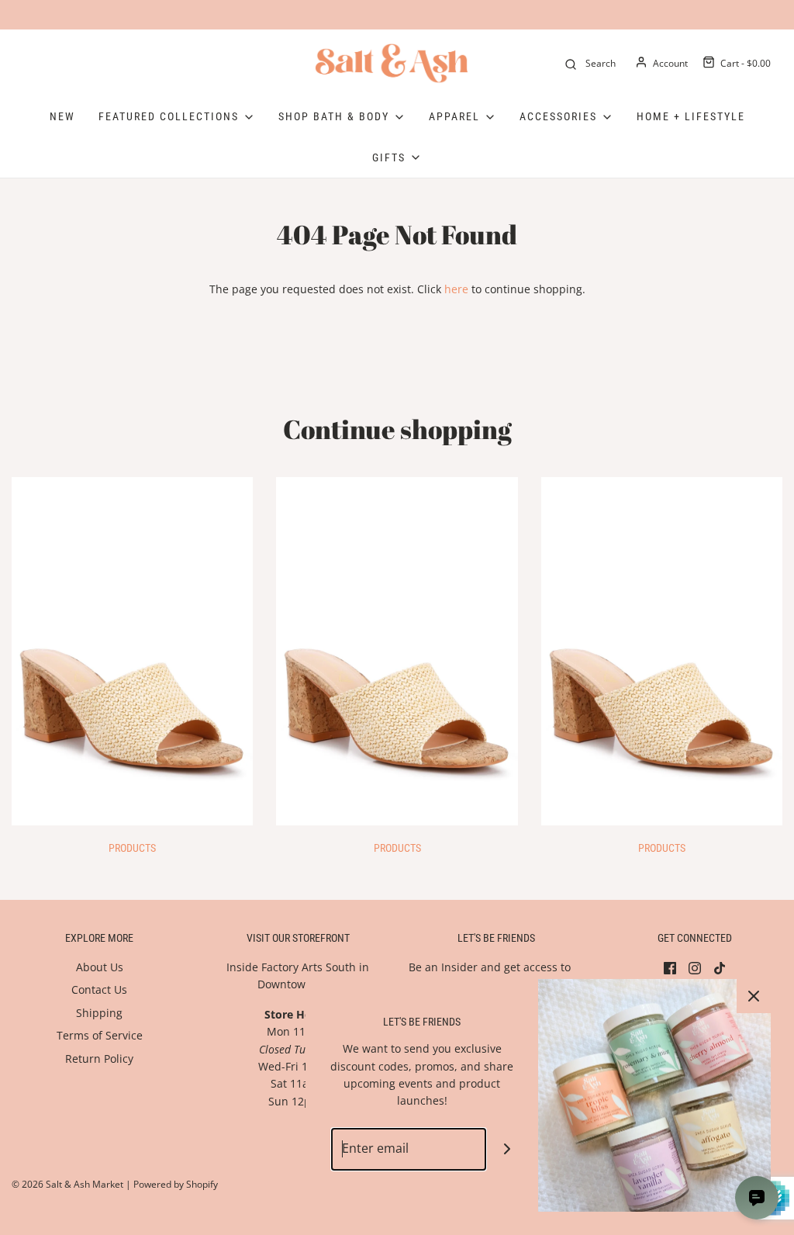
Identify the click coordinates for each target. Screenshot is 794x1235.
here (456, 289)
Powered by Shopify (175, 1184)
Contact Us (99, 989)
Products (132, 848)
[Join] (507, 1149)
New (62, 116)
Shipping (99, 1012)
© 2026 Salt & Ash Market (67, 1184)
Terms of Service (100, 1035)
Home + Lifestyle (691, 116)
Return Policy (99, 1058)
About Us (99, 967)
